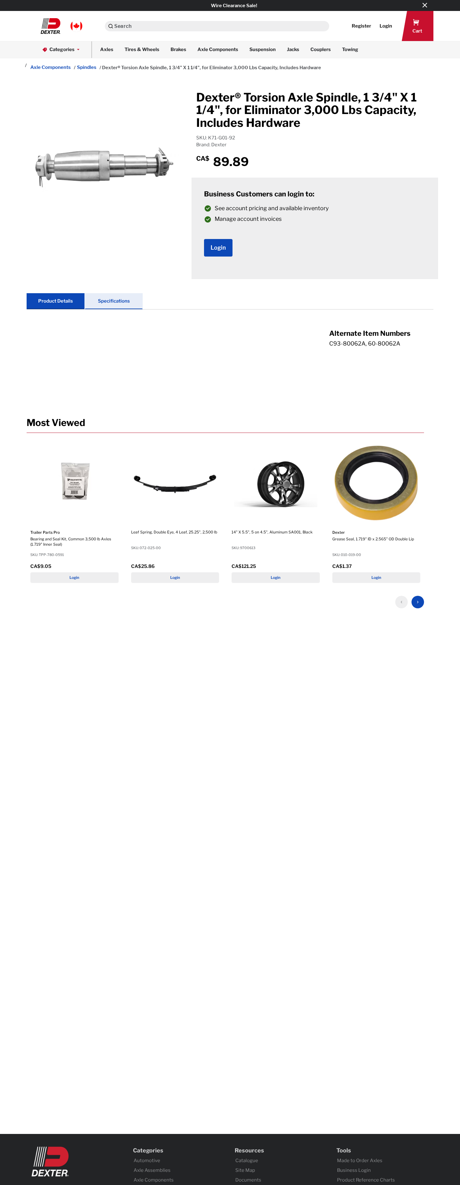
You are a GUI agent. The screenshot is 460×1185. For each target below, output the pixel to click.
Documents (248, 1180)
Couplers (320, 49)
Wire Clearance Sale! (234, 5)
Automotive (147, 1160)
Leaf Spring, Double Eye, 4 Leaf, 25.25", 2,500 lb (174, 532)
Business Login (354, 1170)
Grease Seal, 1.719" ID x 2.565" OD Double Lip (373, 539)
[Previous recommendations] (401, 602)
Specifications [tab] (114, 301)
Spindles (86, 67)
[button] (61, 26)
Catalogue (246, 1160)
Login (74, 577)
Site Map (245, 1170)
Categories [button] (61, 49)
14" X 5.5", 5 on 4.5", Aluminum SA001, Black (272, 532)
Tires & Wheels (142, 49)
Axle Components (217, 49)
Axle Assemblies (152, 1170)
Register (361, 26)
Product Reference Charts (366, 1180)
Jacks (293, 49)
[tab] (230, 344)
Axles (106, 49)
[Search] (110, 26)
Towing (350, 49)
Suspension (262, 49)
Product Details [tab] (55, 301)
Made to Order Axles (359, 1160)
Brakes (178, 49)
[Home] (25, 65)
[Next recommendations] (417, 602)
